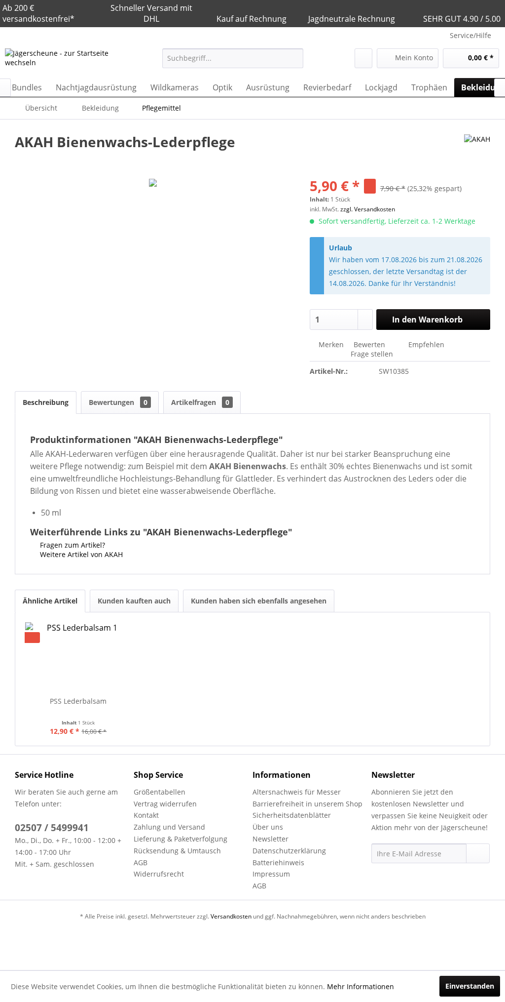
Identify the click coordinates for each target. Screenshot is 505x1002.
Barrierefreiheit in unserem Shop (307, 803)
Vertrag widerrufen (165, 803)
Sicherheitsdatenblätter (291, 815)
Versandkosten (231, 916)
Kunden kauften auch (134, 600)
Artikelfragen (200, 402)
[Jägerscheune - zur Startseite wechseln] (65, 60)
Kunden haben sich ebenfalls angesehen (258, 600)
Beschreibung (46, 402)
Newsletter (270, 838)
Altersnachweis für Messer (296, 792)
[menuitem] (233, 58)
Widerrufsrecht (159, 874)
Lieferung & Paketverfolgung (180, 838)
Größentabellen (159, 792)
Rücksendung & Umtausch (177, 850)
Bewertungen (118, 402)
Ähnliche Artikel (50, 600)
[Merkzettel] (363, 58)
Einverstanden (469, 986)
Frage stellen (372, 354)
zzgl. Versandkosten (367, 209)
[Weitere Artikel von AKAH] (477, 151)
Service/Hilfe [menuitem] (470, 35)
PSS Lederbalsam (78, 701)
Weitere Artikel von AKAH (80, 554)
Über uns (267, 827)
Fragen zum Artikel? (71, 545)
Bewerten (369, 344)
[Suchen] (294, 58)
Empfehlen (425, 344)
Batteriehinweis (278, 862)
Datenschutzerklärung (289, 850)
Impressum (271, 874)
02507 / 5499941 (52, 827)
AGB (140, 862)
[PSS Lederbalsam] (78, 656)
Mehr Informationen (360, 986)
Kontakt (146, 815)
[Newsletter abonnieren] (478, 853)
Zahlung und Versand (169, 827)
